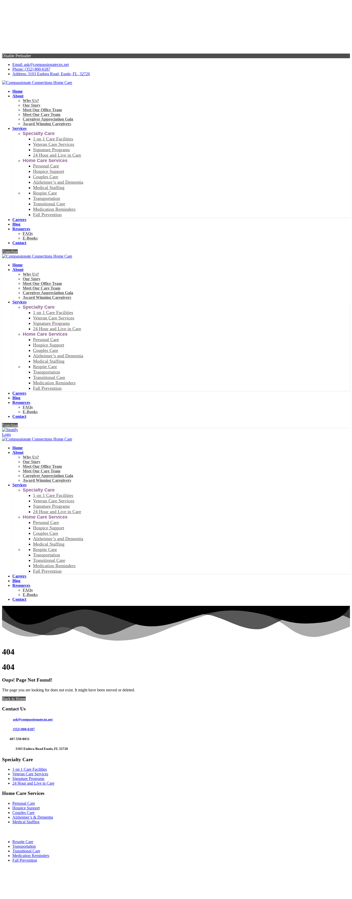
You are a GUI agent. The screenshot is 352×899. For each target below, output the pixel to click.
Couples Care (23, 812)
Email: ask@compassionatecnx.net (40, 64)
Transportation (24, 846)
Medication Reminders (30, 855)
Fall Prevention (24, 860)
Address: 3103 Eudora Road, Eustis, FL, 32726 (51, 74)
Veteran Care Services (30, 774)
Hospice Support (26, 808)
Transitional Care (26, 851)
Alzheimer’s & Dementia (32, 817)
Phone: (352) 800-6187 (31, 69)
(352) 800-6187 (24, 729)
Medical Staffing (25, 822)
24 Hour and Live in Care (33, 783)
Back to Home (14, 699)
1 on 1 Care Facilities (29, 769)
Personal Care (23, 803)
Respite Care (22, 841)
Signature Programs (28, 778)
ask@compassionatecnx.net (33, 719)
